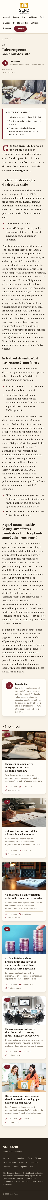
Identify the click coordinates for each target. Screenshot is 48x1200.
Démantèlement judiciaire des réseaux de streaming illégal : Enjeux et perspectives (22, 1032)
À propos (7, 28)
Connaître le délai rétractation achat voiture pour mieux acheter (23, 896)
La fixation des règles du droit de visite (25, 117)
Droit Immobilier (20, 23)
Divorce (6, 23)
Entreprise (36, 23)
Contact (20, 29)
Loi (23, 17)
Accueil (6, 17)
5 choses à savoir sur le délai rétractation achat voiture (21, 832)
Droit (42, 17)
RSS (31, 1167)
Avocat (16, 17)
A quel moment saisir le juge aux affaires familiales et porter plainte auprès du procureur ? (23, 131)
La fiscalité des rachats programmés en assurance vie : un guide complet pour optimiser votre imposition (20, 963)
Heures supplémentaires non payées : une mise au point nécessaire (19, 767)
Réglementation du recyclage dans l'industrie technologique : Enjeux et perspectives (22, 1099)
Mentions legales (20, 1167)
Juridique (32, 17)
